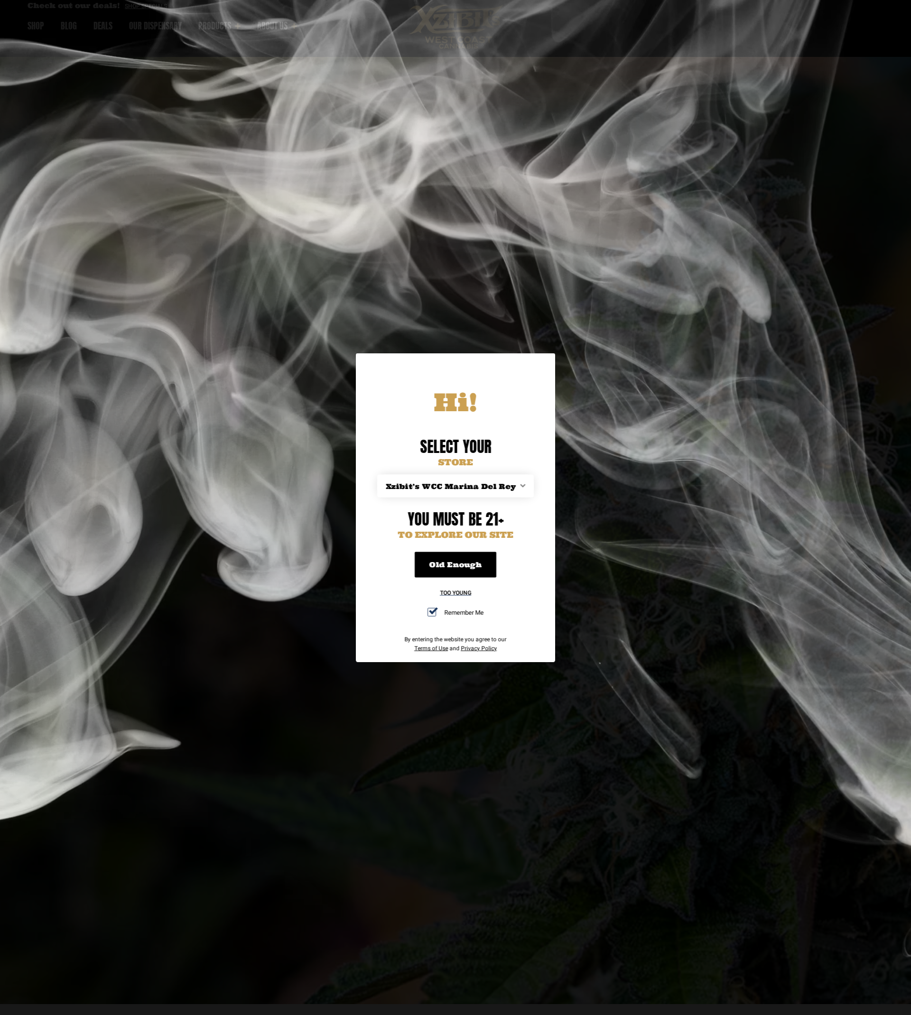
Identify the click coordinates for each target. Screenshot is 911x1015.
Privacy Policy (479, 648)
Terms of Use (431, 648)
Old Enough (455, 564)
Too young (455, 592)
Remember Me (463, 612)
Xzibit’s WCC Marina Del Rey (451, 485)
